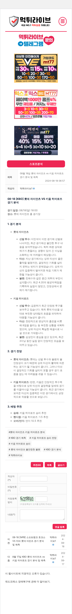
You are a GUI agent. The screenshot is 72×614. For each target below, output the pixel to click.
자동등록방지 (12, 500)
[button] (26, 188)
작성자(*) (11, 478)
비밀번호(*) (12, 488)
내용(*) (11, 514)
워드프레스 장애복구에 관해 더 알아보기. (27, 581)
